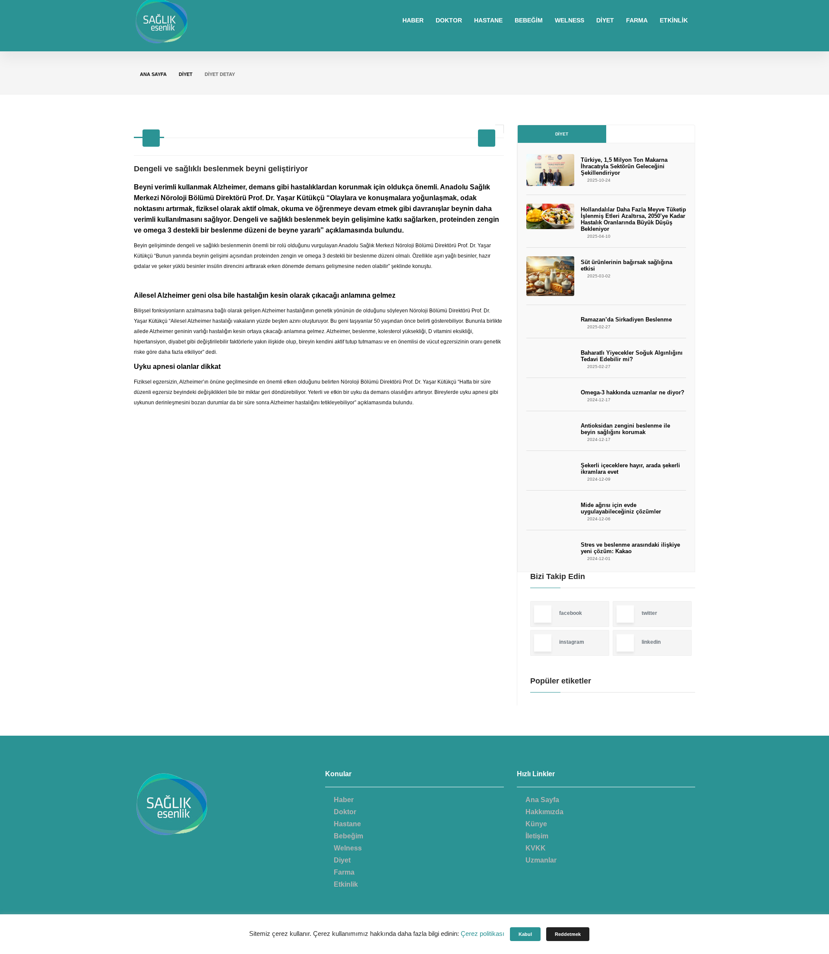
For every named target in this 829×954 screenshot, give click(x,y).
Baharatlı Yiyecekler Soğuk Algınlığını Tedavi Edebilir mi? (632, 355)
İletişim (536, 836)
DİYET (605, 20)
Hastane (347, 824)
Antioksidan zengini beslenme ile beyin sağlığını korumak (625, 428)
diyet (186, 74)
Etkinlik (346, 884)
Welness (348, 848)
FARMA (637, 20)
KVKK (535, 848)
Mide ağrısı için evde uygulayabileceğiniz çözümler (621, 508)
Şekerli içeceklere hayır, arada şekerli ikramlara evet (630, 468)
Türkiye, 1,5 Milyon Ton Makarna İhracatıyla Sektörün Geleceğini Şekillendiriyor (624, 166)
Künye (536, 824)
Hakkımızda (544, 811)
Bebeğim (348, 836)
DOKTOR (449, 20)
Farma (344, 872)
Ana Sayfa (153, 74)
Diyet (561, 134)
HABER (413, 20)
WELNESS (569, 20)
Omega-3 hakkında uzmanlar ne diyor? (632, 392)
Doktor (345, 811)
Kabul (525, 934)
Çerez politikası (482, 933)
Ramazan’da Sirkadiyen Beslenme (626, 319)
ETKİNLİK (674, 20)
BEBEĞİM (529, 20)
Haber (344, 799)
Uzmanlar (541, 860)
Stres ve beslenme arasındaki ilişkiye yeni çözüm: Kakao (630, 548)
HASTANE (488, 20)
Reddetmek (568, 934)
